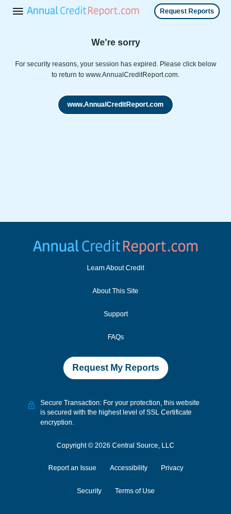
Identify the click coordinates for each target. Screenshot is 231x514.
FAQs (116, 337)
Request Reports (187, 11)
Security (89, 491)
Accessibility (128, 468)
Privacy (172, 468)
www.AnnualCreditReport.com (115, 104)
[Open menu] (18, 11)
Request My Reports (115, 367)
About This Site (115, 291)
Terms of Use (135, 491)
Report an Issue (72, 468)
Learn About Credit (115, 268)
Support (116, 314)
